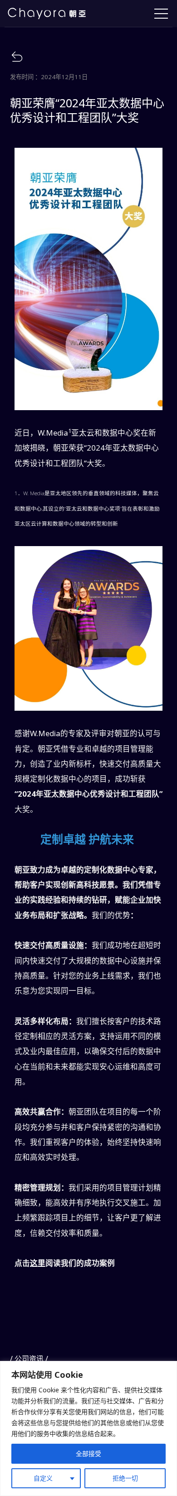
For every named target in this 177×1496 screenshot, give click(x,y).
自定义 (43, 1478)
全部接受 (88, 1453)
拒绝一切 (125, 1478)
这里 (37, 1263)
